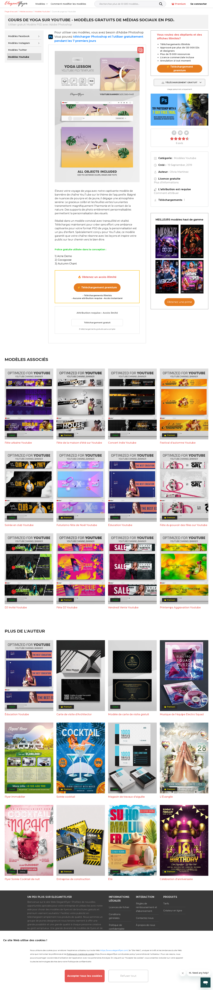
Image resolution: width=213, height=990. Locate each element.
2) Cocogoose (63, 259)
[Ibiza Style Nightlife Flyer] (167, 276)
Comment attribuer (166, 193)
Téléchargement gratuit (97, 322)
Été (110, 879)
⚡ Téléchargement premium (97, 287)
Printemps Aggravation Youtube (180, 607)
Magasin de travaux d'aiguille (126, 796)
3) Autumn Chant (66, 263)
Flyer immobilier (15, 796)
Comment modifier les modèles (68, 3)
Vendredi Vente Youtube (123, 607)
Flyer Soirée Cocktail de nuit (22, 879)
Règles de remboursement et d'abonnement (146, 907)
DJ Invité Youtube (16, 607)
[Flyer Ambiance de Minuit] (167, 241)
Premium (180, 3)
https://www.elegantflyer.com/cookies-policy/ (115, 954)
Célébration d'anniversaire (176, 879)
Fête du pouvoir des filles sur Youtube (183, 525)
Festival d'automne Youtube (178, 442)
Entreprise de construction (73, 879)
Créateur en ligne (172, 910)
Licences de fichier (119, 907)
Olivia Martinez (179, 171)
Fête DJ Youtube (66, 607)
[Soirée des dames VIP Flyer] (192, 276)
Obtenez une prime (179, 302)
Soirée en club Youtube (19, 525)
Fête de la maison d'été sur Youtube (79, 442)
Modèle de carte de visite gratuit (128, 714)
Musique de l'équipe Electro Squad (182, 714)
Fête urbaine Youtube (18, 442)
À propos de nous (145, 925)
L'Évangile (166, 796)
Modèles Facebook (18, 36)
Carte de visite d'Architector (74, 714)
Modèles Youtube (185, 158)
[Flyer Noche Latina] (192, 241)
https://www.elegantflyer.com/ (114, 950)
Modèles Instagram (19, 43)
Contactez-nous (144, 918)
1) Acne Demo (63, 256)
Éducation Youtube (120, 525)
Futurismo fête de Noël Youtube (76, 525)
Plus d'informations (166, 182)
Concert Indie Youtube (122, 442)
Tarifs (166, 903)
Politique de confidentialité (116, 927)
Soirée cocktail (65, 796)
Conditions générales (114, 916)
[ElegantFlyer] (16, 4)
